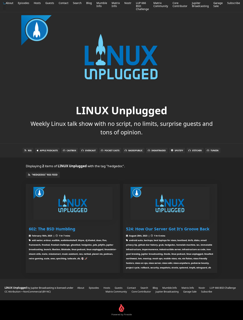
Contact (63, 3)
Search (77, 3)
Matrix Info (116, 4)
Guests (49, 3)
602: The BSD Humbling (52, 229)
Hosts (37, 3)
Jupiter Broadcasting (200, 4)
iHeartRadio (158, 150)
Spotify (179, 150)
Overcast (90, 150)
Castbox (71, 150)
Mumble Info (101, 4)
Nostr (127, 3)
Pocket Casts (112, 150)
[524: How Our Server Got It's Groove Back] (170, 203)
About (9, 3)
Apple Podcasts (49, 150)
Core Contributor (180, 4)
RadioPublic (135, 150)
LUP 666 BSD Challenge (223, 287)
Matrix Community (160, 4)
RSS (30, 150)
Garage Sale (218, 4)
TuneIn (215, 150)
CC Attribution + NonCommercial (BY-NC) (28, 291)
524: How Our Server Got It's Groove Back (167, 229)
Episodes (23, 3)
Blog (89, 3)
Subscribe (233, 3)
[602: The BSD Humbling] (73, 203)
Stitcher (197, 150)
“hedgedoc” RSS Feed (45, 174)
